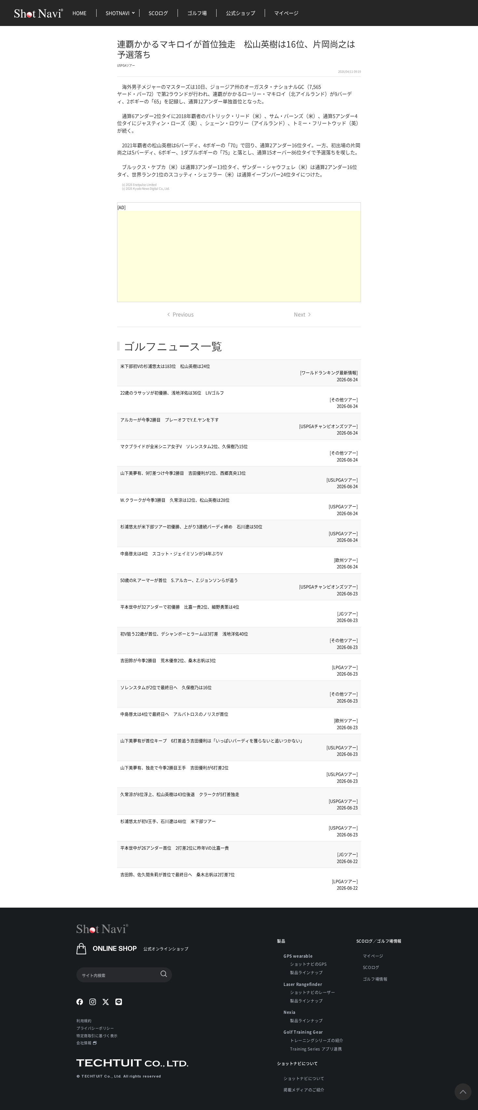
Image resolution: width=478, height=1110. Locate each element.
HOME (79, 12)
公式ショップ (240, 12)
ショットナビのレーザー (312, 992)
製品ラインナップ (306, 972)
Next (299, 314)
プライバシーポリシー (95, 1028)
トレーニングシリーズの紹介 (316, 1040)
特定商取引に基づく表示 (97, 1035)
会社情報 (83, 1042)
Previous (183, 314)
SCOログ (158, 12)
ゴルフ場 (197, 12)
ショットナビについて (304, 1078)
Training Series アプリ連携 (316, 1049)
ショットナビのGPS (308, 964)
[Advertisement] (239, 256)
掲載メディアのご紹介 (304, 1089)
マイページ (286, 12)
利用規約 (83, 1020)
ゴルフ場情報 (375, 979)
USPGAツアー (126, 65)
